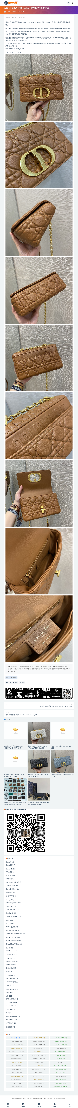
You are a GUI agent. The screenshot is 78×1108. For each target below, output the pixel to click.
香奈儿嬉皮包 (61, 1079)
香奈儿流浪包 (61, 1083)
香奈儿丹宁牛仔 (38, 1076)
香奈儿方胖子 (38, 1083)
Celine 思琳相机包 (61, 1041)
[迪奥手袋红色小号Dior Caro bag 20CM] (62, 733)
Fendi (7, 920)
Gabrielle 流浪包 (11, 889)
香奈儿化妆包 (61, 1076)
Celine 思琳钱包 (38, 1048)
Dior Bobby (9, 906)
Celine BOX (9, 865)
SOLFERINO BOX (11, 1016)
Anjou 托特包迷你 (11, 930)
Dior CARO (60, 1055)
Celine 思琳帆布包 (61, 1037)
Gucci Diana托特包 (60, 1065)
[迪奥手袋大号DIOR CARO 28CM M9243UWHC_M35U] (15, 765)
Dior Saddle (9, 913)
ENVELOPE (9, 1006)
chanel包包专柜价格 (59, 1098)
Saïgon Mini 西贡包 (12, 937)
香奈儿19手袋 (17, 1072)
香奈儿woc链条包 (17, 1076)
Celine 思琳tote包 (17, 1037)
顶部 (70, 1106)
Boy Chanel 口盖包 (12, 882)
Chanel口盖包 (61, 1048)
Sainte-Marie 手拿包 (12, 944)
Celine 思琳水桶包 (39, 1041)
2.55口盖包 (9, 875)
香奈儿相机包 (17, 1086)
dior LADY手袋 (17, 1062)
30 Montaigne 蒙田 (12, 903)
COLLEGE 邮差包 (11, 1002)
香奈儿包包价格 (48, 1098)
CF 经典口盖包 (10, 885)
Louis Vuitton (10, 989)
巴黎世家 (9, 1027)
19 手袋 (8, 872)
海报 (16, 682)
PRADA (8, 992)
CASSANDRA (10, 999)
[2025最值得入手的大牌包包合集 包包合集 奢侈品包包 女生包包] (15, 789)
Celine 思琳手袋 (16, 1041)
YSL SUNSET (10, 1019)
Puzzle (8, 985)
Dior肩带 (60, 1062)
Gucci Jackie (16, 1069)
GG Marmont (10, 951)
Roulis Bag (26, 1098)
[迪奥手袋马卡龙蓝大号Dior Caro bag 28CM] (62, 761)
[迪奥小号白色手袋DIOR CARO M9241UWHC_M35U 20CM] (39, 733)
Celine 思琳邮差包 (17, 1048)
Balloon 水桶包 (10, 978)
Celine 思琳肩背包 (17, 1044)
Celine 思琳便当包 (39, 1037)
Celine (8, 862)
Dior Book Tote (10, 909)
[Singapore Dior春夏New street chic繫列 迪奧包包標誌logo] (39, 789)
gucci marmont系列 (38, 1069)
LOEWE (8, 975)
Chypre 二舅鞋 (10, 961)
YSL (7, 996)
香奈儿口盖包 (38, 1079)
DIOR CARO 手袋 (11, 677)
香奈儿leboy (60, 1072)
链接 (22, 682)
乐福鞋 (8, 971)
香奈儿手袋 (16, 1083)
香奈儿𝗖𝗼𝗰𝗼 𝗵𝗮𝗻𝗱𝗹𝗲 (61, 1086)
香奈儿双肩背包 (16, 1079)
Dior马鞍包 (39, 1065)
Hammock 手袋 (11, 982)
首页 (14, 17)
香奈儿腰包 (38, 1086)
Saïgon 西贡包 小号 (12, 940)
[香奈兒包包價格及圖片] (5, 12)
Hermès (8, 958)
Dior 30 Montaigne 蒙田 (16, 1051)
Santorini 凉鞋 (10, 968)
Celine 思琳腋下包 (39, 1044)
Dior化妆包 (39, 1062)
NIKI (7, 1013)
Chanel (8, 869)
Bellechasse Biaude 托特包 (14, 934)
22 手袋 (8, 879)
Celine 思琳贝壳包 (61, 1044)
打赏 (9, 682)
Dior (9, 11)
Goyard (8, 924)
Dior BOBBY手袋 (60, 1051)
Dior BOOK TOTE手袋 (38, 1055)
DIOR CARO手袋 (16, 1058)
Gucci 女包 (9, 954)
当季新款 (9, 892)
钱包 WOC (9, 896)
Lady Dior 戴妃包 (11, 916)
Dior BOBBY (38, 1051)
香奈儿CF (38, 1072)
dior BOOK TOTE (17, 1055)
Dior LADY (61, 1058)
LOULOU (9, 1009)
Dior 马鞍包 (16, 1065)
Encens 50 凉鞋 (11, 964)
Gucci (8, 948)
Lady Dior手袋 (61, 1069)
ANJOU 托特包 (11, 927)
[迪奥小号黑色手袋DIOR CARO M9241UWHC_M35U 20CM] (15, 733)
